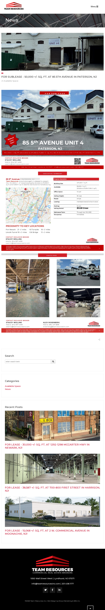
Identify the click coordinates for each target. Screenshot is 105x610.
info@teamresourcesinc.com (45, 583)
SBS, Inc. (77, 601)
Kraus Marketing (65, 601)
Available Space (13, 386)
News (8, 389)
